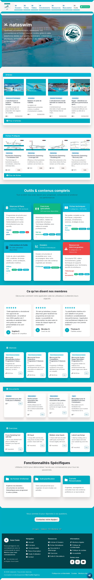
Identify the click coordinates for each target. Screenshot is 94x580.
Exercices (13, 428)
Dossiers (18, 8)
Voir (20, 373)
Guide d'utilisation (34, 554)
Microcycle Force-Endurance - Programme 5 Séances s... (35, 360)
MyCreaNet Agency (32, 575)
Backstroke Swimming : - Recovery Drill (80, 156)
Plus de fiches (15, 175)
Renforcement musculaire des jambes (57, 399)
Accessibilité (76, 553)
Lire (19, 170)
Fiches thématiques (56, 545)
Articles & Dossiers (56, 542)
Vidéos (34, 8)
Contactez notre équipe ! (47, 519)
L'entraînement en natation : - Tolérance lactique (13, 102)
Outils (76, 8)
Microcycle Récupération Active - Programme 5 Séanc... (13, 359)
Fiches (26, 8)
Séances (12, 348)
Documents (14, 389)
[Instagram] (77, 562)
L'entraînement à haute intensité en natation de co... (58, 102)
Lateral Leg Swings (78, 435)
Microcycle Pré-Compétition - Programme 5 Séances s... (57, 360)
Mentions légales (78, 542)
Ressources (56, 8)
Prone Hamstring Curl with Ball (13, 436)
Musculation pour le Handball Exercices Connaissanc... (78, 400)
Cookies (74, 573)
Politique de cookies (79, 550)
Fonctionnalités (33, 548)
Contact (31, 557)
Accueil (31, 542)
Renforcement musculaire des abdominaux (33, 400)
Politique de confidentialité (61, 573)
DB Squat (31, 435)
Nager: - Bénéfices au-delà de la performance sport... (80, 102)
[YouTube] (83, 562)
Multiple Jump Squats (57, 435)
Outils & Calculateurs (57, 556)
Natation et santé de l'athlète (34, 101)
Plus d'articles (15, 121)
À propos (31, 545)
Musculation (67, 8)
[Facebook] (72, 562)
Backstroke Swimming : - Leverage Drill (36, 156)
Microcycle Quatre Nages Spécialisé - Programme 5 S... (78, 359)
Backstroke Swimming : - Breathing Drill (58, 156)
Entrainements (44, 8)
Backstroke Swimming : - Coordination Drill (14, 156)
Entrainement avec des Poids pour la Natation (13, 399)
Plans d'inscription (34, 551)
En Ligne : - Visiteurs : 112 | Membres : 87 (47, 529)
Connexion (86, 7)
